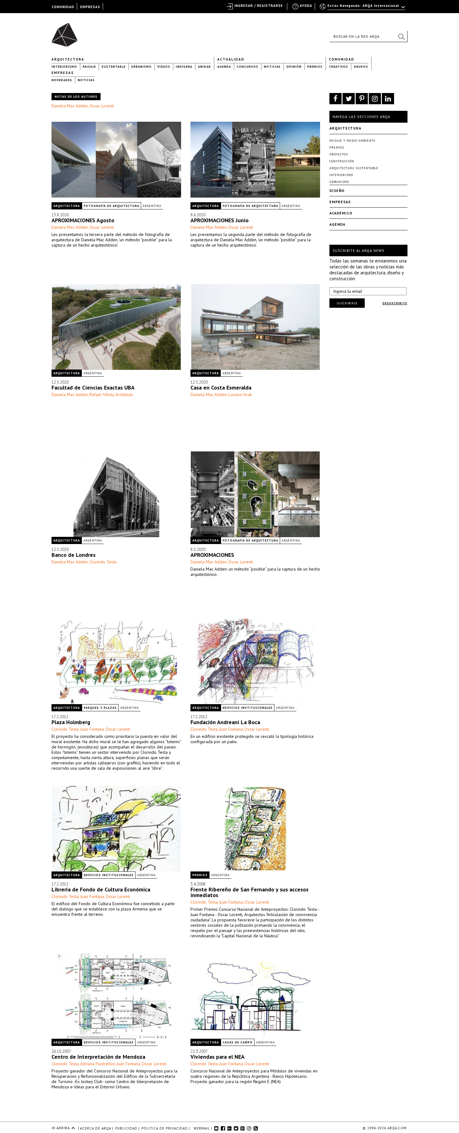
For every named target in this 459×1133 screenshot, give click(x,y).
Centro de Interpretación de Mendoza (98, 1056)
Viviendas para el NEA (217, 1056)
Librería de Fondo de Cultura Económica (101, 889)
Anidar (204, 67)
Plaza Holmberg (71, 722)
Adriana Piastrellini (97, 1064)
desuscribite (395, 303)
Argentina (152, 206)
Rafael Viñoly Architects (111, 394)
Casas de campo (238, 1042)
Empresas (63, 73)
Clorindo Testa (102, 562)
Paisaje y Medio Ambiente (352, 141)
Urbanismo (141, 67)
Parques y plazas (100, 708)
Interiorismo (64, 67)
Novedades (62, 80)
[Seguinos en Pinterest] (362, 98)
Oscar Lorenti (101, 106)
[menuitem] (363, 8)
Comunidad (341, 59)
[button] (401, 36)
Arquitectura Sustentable (353, 168)
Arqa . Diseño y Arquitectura (66, 32)
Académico (341, 213)
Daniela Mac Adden (70, 106)
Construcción (341, 161)
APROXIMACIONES (212, 554)
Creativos (338, 67)
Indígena (184, 67)
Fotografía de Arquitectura (111, 206)
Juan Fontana (92, 729)
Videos (163, 67)
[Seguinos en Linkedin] (388, 98)
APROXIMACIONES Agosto (83, 220)
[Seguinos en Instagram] (375, 98)
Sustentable (113, 67)
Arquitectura (68, 59)
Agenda (224, 67)
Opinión (294, 67)
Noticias (272, 67)
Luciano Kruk (240, 394)
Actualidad (230, 59)
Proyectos (338, 154)
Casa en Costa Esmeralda (220, 387)
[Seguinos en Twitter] (349, 98)
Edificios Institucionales (248, 708)
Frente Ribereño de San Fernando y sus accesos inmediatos (249, 892)
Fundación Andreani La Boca (225, 722)
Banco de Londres (74, 554)
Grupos (361, 67)
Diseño (337, 190)
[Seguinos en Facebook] (335, 98)
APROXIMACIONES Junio (219, 220)
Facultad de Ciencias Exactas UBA (93, 387)
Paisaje (89, 67)
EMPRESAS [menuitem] (90, 7)
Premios (315, 67)
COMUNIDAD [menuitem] (63, 7)
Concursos (247, 67)
